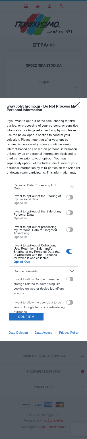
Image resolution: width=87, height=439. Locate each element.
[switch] (69, 197)
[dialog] (43, 219)
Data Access (43, 332)
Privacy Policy (69, 332)
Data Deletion (18, 332)
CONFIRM (26, 316)
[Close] (78, 106)
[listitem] (43, 187)
